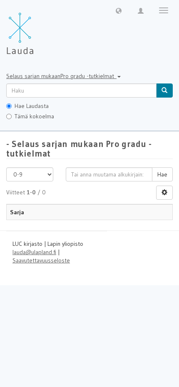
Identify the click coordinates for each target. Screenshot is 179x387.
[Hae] (164, 90)
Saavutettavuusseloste (41, 260)
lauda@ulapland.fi (34, 252)
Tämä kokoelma (34, 116)
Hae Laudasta (32, 106)
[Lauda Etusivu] (37, 29)
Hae (162, 174)
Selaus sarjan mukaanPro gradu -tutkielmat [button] (61, 76)
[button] (118, 10)
